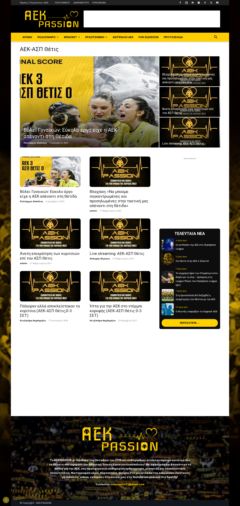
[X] (211, 2)
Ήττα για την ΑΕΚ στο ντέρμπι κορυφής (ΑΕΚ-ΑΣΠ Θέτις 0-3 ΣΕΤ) (116, 311)
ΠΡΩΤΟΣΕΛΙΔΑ (173, 37)
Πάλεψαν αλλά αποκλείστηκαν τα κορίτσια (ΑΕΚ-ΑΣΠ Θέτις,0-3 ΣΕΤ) (50, 311)
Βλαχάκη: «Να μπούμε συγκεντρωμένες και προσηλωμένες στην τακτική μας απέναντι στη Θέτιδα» (119, 198)
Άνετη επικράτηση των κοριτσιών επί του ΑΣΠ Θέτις (50, 256)
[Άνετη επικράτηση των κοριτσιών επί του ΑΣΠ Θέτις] (189, 102)
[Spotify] (199, 2)
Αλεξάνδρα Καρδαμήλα (33, 320)
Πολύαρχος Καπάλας (35, 142)
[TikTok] (205, 2)
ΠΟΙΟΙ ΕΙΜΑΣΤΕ (62, 2)
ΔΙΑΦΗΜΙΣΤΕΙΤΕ (81, 2)
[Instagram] (186, 2)
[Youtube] (217, 2)
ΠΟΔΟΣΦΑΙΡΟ (46, 37)
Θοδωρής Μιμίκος (100, 258)
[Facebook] (180, 2)
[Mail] (192, 2)
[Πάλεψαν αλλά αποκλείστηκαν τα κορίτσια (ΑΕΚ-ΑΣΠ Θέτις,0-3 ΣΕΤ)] (50, 286)
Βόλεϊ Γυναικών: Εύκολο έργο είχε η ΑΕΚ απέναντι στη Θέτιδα (49, 194)
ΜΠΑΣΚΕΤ (70, 37)
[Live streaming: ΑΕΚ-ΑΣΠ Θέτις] (189, 132)
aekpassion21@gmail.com (127, 484)
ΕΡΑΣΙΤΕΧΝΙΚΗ (94, 37)
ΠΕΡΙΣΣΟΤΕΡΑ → (190, 323)
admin (93, 210)
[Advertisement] (152, 19)
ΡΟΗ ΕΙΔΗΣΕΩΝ (148, 37)
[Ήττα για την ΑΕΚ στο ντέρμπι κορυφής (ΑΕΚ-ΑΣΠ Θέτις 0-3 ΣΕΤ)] (120, 286)
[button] (215, 37)
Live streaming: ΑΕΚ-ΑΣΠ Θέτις (117, 253)
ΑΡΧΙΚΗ (27, 37)
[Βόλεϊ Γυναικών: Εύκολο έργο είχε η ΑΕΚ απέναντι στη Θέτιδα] (89, 102)
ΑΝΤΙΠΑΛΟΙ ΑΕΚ (123, 37)
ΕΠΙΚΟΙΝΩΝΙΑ (99, 2)
